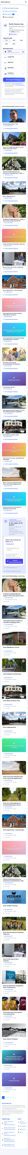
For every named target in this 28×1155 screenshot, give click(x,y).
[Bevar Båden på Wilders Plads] (14, 430)
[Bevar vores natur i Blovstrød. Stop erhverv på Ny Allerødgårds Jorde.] (14, 478)
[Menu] (25, 2)
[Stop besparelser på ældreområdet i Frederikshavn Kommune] (14, 309)
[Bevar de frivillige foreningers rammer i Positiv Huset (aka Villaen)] (14, 143)
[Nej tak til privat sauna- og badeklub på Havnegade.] (14, 454)
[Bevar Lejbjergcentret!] (14, 192)
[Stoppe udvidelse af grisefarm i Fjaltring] (14, 239)
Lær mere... (13, 34)
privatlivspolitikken (20, 85)
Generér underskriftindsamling (15, 561)
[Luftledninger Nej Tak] (14, 382)
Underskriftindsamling (10, 11)
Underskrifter (9, 14)
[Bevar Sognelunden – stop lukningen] (14, 285)
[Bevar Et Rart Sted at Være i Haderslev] (14, 262)
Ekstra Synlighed (9, 17)
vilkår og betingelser (17, 83)
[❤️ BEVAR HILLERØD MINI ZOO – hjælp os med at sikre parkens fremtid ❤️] (14, 215)
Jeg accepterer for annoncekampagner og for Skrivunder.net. (15, 85)
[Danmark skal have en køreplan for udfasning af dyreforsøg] (14, 503)
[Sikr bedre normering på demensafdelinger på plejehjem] (14, 358)
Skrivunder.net (5, 2)
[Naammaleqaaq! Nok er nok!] (14, 119)
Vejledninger (6, 1119)
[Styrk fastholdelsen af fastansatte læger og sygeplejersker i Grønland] (14, 334)
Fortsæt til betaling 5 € (14, 80)
